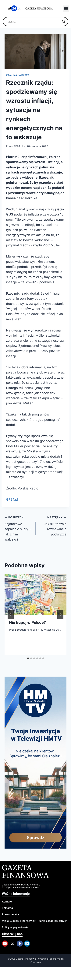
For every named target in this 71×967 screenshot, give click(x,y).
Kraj (9, 75)
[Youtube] (5, 944)
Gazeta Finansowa (25, 872)
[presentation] (35, 594)
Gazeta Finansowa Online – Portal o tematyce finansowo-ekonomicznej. (21, 885)
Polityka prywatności (15, 927)
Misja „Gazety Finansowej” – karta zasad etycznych (34, 921)
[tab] (28, 658)
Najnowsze (21, 75)
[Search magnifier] (63, 21)
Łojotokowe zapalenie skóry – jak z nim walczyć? (18, 528)
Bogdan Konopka (26, 629)
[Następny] (60, 614)
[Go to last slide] (11, 614)
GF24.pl (18, 146)
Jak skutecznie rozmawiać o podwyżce (55, 526)
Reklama (7, 908)
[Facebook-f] (20, 944)
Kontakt (7, 901)
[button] (66, 8)
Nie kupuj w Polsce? (27, 622)
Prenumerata (10, 914)
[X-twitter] (12, 944)
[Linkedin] (27, 944)
